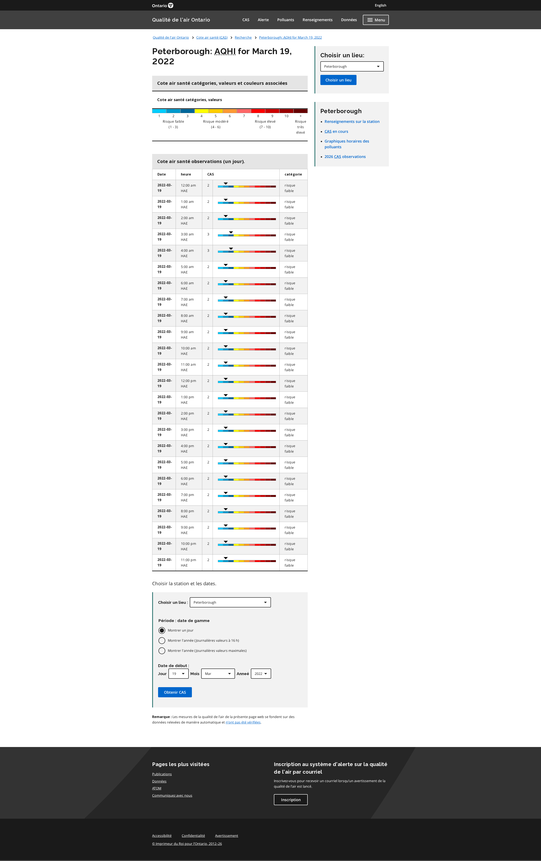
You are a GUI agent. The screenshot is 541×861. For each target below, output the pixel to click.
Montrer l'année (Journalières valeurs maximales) (207, 650)
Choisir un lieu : (173, 602)
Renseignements (318, 19)
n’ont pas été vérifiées (243, 722)
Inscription (291, 799)
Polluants (285, 19)
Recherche (243, 37)
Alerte (263, 19)
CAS (245, 19)
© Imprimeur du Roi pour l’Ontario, (187, 843)
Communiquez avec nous (172, 795)
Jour (162, 673)
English (380, 5)
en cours (336, 131)
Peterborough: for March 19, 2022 (290, 37)
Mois (194, 673)
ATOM (156, 788)
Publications (162, 774)
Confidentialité (193, 835)
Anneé (243, 673)
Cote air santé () (212, 37)
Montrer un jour (181, 630)
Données (349, 19)
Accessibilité (162, 835)
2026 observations (345, 156)
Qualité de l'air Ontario (181, 20)
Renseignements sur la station (352, 121)
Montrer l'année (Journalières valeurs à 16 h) (203, 640)
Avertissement (226, 835)
